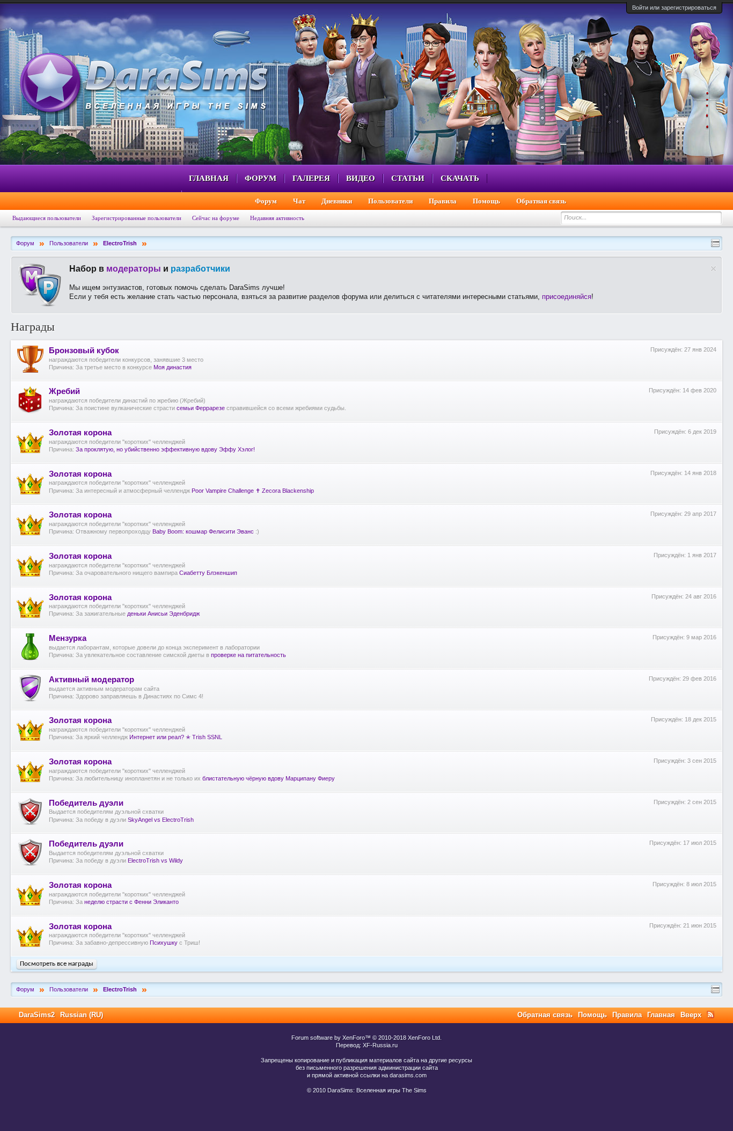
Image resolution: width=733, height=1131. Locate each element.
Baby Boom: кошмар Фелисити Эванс (203, 531)
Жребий (64, 391)
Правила (443, 201)
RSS (710, 1014)
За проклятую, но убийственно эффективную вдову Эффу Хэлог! (165, 449)
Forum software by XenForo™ (366, 1037)
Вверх (690, 1015)
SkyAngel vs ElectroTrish (161, 819)
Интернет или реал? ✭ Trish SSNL (175, 737)
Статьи (407, 178)
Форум (260, 178)
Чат (299, 201)
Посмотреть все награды (56, 963)
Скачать (460, 178)
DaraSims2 (37, 1015)
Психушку (164, 942)
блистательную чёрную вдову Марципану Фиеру (268, 778)
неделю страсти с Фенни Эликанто (131, 902)
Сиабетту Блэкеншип (208, 573)
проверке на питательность (248, 655)
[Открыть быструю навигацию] (715, 243)
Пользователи (390, 201)
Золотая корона (80, 432)
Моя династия (172, 367)
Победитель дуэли (86, 803)
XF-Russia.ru (380, 1045)
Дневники (336, 201)
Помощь (486, 201)
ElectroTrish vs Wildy (155, 860)
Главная (209, 178)
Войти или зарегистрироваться (674, 7)
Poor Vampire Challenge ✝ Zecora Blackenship (253, 490)
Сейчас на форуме (215, 218)
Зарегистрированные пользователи (136, 218)
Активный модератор (91, 679)
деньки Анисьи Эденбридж (163, 613)
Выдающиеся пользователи (46, 218)
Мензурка (67, 638)
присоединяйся (566, 297)
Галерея (311, 178)
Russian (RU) (81, 1015)
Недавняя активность (277, 218)
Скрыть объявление (713, 269)
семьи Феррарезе (201, 408)
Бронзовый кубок (84, 350)
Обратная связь (541, 201)
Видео (360, 178)
